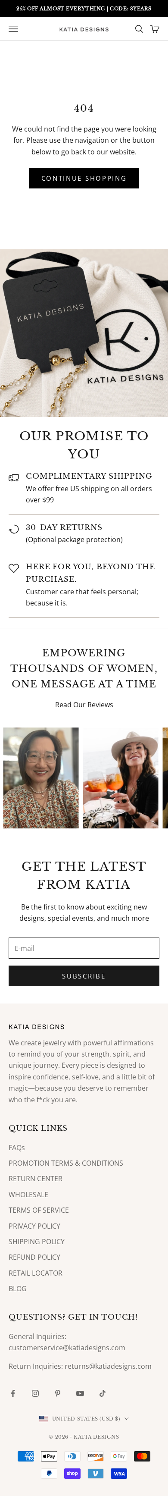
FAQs (17, 1147)
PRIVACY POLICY (34, 1226)
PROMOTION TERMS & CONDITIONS (66, 1163)
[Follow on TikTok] (102, 1393)
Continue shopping (84, 178)
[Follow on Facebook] (13, 1393)
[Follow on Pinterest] (57, 1393)
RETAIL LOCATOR (35, 1273)
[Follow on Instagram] (35, 1393)
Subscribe (84, 976)
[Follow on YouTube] (80, 1393)
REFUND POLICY (34, 1257)
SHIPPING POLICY (37, 1241)
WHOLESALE (28, 1194)
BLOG (18, 1288)
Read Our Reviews (84, 704)
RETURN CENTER (35, 1178)
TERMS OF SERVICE (39, 1210)
